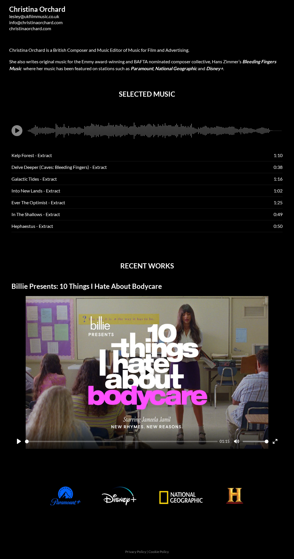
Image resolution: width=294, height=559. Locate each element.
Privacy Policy (136, 552)
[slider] (121, 441)
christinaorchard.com (30, 28)
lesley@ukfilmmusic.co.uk (34, 16)
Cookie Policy (158, 552)
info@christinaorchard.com (36, 22)
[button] (16, 130)
